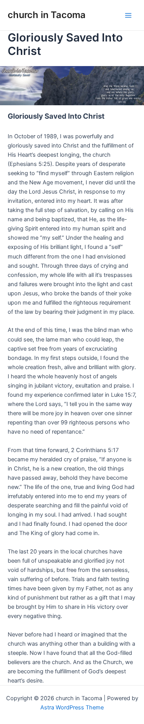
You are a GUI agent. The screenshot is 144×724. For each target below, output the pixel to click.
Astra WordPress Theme (72, 707)
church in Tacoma (47, 14)
